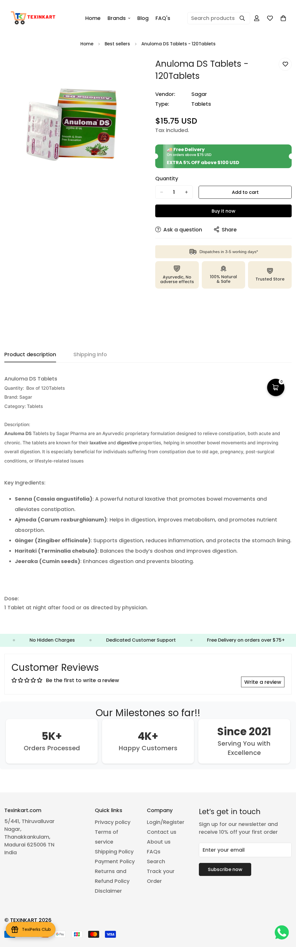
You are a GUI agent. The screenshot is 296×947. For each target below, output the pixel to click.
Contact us (161, 831)
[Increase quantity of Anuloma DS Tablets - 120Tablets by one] (186, 192)
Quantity (166, 178)
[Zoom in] (135, 68)
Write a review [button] (262, 682)
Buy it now (223, 211)
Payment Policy (115, 861)
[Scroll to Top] (284, 915)
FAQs (153, 851)
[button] (283, 18)
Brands (117, 18)
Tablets (201, 103)
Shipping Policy (114, 851)
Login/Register (165, 822)
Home (93, 18)
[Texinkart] (34, 18)
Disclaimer (108, 890)
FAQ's (163, 18)
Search (156, 861)
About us (159, 841)
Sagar (199, 94)
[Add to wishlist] (285, 64)
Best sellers (117, 44)
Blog (143, 18)
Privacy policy (112, 822)
